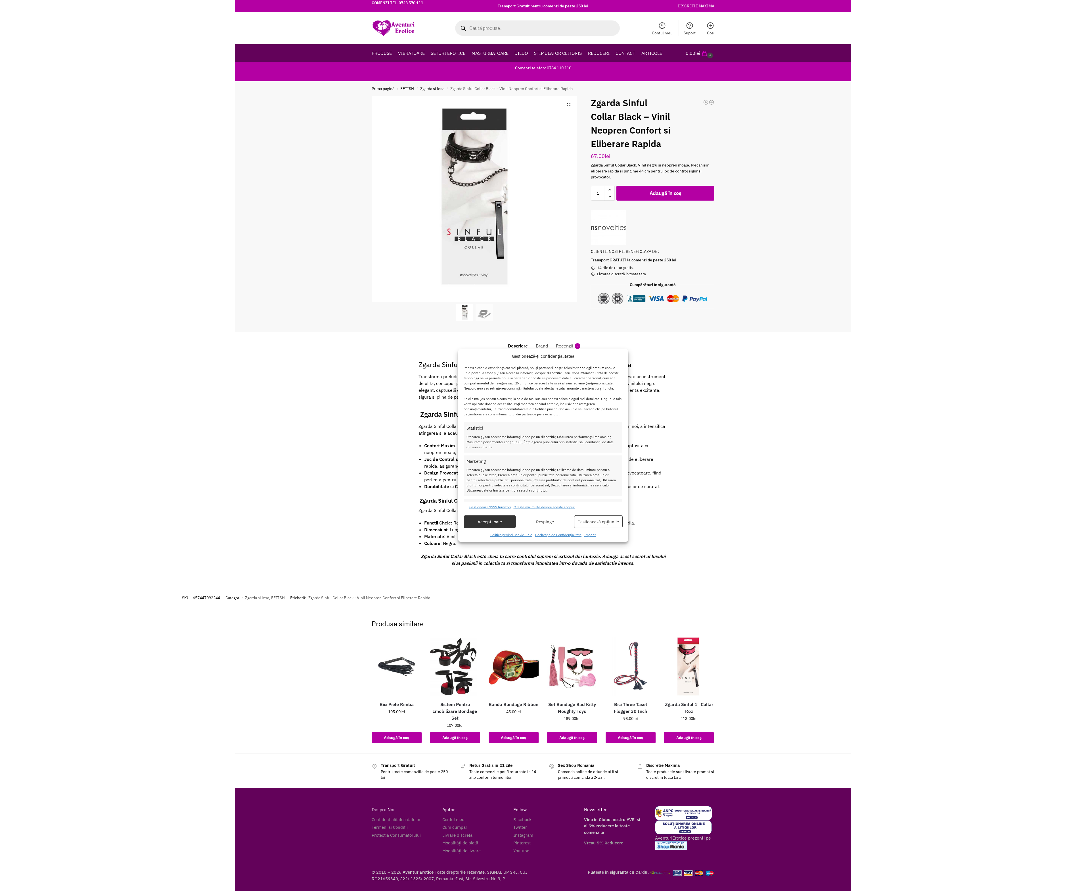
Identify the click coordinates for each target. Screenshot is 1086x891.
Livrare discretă (457, 835)
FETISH (407, 88)
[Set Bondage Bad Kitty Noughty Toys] (572, 667)
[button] (700, 53)
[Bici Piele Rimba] (397, 667)
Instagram (523, 835)
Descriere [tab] (518, 346)
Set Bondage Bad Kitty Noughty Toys (572, 707)
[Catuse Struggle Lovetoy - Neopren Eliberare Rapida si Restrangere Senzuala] (711, 102)
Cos (710, 33)
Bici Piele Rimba (397, 704)
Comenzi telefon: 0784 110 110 (543, 67)
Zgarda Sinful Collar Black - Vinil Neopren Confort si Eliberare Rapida (369, 597)
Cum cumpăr (454, 827)
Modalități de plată (460, 843)
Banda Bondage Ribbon (513, 704)
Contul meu (662, 33)
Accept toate (490, 521)
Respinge (545, 521)
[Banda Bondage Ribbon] (514, 667)
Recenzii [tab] (567, 346)
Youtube (521, 850)
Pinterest (522, 843)
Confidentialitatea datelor (396, 819)
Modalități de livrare (461, 850)
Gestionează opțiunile (598, 521)
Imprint (590, 535)
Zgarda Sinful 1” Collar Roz (689, 707)
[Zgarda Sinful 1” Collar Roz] (689, 667)
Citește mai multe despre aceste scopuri (544, 507)
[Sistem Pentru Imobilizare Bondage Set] (455, 667)
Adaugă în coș (665, 193)
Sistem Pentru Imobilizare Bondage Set (455, 711)
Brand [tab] (542, 346)
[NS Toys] (608, 227)
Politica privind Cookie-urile (511, 535)
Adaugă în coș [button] (396, 737)
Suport (690, 33)
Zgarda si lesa (432, 88)
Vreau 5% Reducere (603, 843)
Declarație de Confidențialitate (558, 535)
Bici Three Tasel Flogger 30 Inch (630, 707)
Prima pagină (383, 88)
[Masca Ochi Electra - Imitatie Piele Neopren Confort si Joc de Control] (706, 102)
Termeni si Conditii (390, 827)
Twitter (520, 827)
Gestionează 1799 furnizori (490, 507)
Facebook (522, 819)
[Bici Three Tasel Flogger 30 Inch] (631, 667)
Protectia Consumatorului (396, 835)
